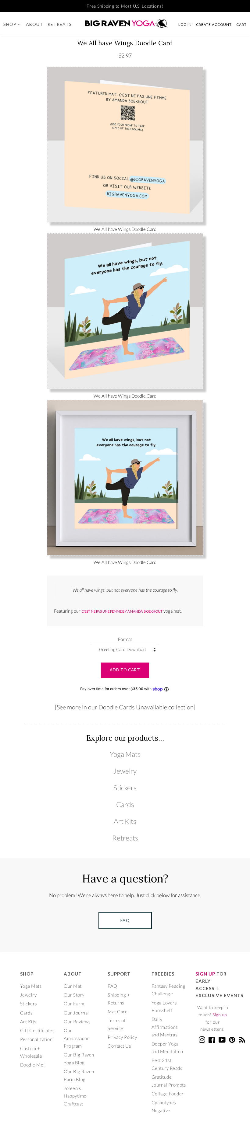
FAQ (112, 986)
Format (125, 639)
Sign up (219, 1014)
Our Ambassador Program (76, 1038)
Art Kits (125, 821)
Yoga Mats (125, 754)
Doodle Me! (32, 1064)
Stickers (125, 788)
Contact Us (119, 1046)
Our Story (74, 994)
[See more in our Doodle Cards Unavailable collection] (125, 707)
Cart (241, 24)
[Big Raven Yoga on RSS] (242, 1040)
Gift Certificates (37, 1030)
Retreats (60, 24)
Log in (185, 24)
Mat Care (117, 1011)
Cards (125, 804)
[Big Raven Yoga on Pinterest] (232, 1040)
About (34, 24)
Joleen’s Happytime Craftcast (75, 1095)
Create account (214, 24)
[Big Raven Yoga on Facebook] (212, 1040)
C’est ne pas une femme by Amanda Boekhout (121, 611)
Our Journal (76, 1012)
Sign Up (205, 973)
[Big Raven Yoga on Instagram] (201, 1040)
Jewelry (125, 771)
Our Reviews (77, 1021)
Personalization (36, 1039)
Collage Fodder (168, 1093)
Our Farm (74, 1003)
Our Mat (73, 986)
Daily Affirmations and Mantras (165, 1026)
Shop (10, 24)
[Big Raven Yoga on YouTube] (222, 1040)
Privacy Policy (122, 1037)
